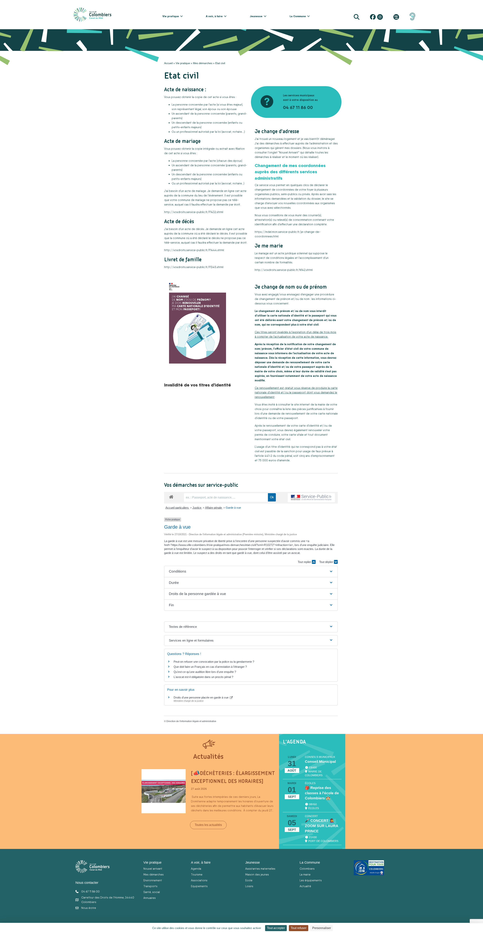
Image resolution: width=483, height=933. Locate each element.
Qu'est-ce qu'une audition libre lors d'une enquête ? (205, 671)
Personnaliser (321, 928)
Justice (197, 507)
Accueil (168, 63)
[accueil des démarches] (171, 496)
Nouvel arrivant (152, 868)
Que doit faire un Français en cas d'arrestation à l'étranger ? (210, 666)
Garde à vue (233, 507)
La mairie (305, 874)
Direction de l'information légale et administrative (191, 721)
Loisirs (249, 886)
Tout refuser (298, 928)
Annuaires (149, 897)
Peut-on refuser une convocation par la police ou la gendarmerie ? (214, 661)
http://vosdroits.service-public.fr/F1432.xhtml (193, 212)
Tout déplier (326, 561)
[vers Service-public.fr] (311, 497)
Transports (150, 886)
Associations (199, 880)
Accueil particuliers (177, 507)
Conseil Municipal (320, 762)
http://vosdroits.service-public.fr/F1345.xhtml (193, 267)
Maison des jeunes (257, 874)
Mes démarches (202, 63)
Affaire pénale (214, 507)
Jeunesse (256, 16)
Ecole (248, 880)
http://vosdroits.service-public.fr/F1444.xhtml (194, 250)
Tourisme (196, 874)
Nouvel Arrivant (288, 152)
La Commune (298, 16)
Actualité (305, 886)
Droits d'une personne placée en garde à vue (201, 697)
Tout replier (305, 561)
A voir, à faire (214, 16)
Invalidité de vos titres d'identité (197, 385)
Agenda (196, 868)
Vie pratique (170, 16)
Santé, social (151, 892)
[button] (181, 16)
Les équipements (311, 880)
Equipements (199, 886)
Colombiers (307, 868)
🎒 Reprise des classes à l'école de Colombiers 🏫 (322, 793)
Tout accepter (276, 928)
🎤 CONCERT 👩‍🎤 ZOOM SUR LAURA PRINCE (321, 826)
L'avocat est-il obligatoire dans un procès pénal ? (203, 676)
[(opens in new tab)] (412, 16)
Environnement (152, 880)
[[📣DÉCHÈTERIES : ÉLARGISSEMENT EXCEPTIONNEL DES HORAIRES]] (164, 791)
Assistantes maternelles (260, 868)
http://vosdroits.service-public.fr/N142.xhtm (283, 269)
